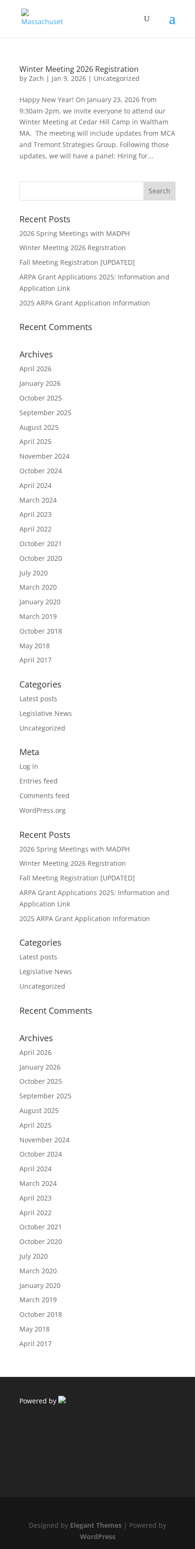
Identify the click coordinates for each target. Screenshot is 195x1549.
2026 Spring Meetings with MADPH (74, 233)
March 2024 (38, 500)
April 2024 (35, 485)
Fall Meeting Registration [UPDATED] (77, 262)
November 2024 (44, 456)
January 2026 (40, 383)
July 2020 (33, 572)
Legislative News (45, 713)
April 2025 (35, 441)
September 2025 (45, 412)
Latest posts (38, 698)
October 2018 (40, 631)
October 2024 (40, 470)
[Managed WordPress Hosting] (62, 1400)
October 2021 (40, 543)
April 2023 (35, 514)
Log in (28, 766)
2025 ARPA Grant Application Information (84, 302)
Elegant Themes (96, 1525)
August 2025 (39, 427)
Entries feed (38, 780)
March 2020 (38, 587)
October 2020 (40, 558)
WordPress (97, 1536)
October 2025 (40, 397)
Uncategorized (117, 78)
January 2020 (40, 601)
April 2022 (35, 528)
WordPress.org (42, 810)
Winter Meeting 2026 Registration (79, 69)
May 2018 (34, 645)
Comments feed (44, 795)
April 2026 (35, 368)
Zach (36, 78)
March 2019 (38, 616)
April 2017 (35, 659)
